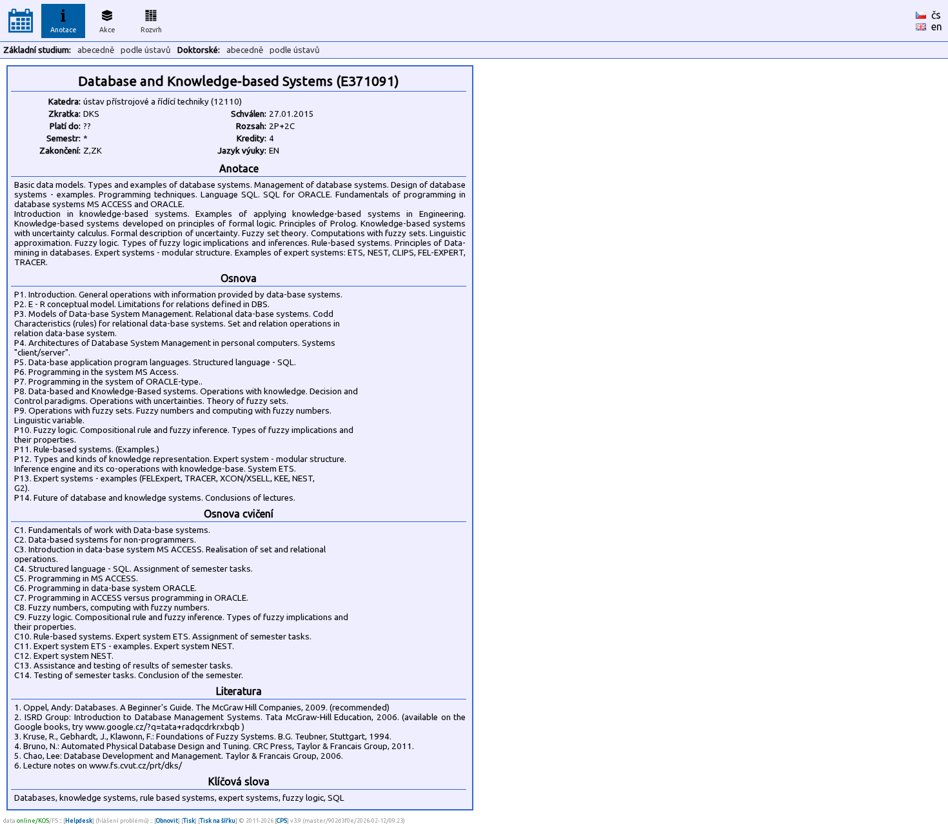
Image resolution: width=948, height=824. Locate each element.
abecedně (95, 50)
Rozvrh (151, 30)
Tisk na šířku (217, 820)
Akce (107, 30)
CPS (282, 820)
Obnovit (167, 820)
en (936, 26)
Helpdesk (78, 820)
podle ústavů (146, 50)
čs (936, 15)
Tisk (189, 820)
